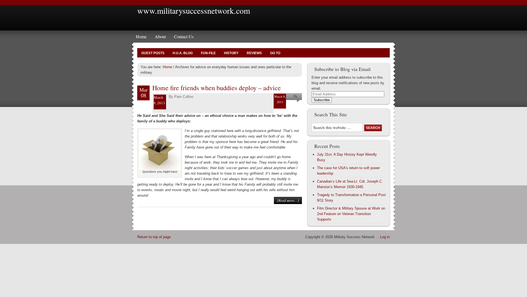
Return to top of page (154, 237)
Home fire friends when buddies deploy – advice (216, 87)
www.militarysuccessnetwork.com (193, 10)
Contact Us (184, 36)
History (231, 53)
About (160, 36)
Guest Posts (152, 53)
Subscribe (322, 100)
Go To (275, 53)
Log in (385, 237)
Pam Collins (184, 97)
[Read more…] (288, 200)
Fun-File (208, 53)
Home (141, 36)
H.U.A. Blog (183, 53)
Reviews (254, 53)
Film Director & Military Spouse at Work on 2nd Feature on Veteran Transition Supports (351, 213)
